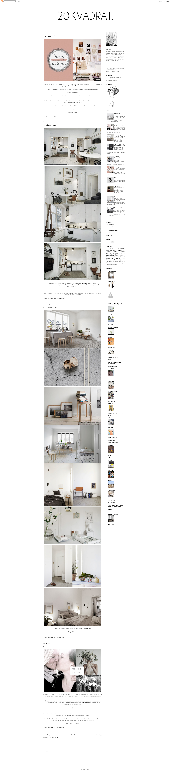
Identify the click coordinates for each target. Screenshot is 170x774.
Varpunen (110, 509)
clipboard (110, 337)
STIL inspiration (111, 490)
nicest (66, 720)
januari (110, 224)
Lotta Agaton (111, 417)
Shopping (116, 261)
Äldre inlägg (99, 735)
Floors (122, 253)
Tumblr (114, 263)
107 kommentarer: (61, 115)
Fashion (107, 253)
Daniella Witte (111, 347)
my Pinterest (74, 112)
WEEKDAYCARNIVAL (113, 514)
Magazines (118, 256)
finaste (85, 702)
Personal (57, 728)
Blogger (87, 769)
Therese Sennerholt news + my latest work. (119, 145)
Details (114, 251)
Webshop (119, 263)
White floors (109, 264)
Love (49, 728)
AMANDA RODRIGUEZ (113, 291)
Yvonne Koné (111, 524)
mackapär (110, 427)
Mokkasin (110, 445)
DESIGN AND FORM (113, 357)
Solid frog (110, 480)
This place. (117, 186)
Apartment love (109, 248)
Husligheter (111, 378)
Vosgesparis (111, 511)
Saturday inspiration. (52, 307)
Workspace (116, 264)
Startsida (73, 735)
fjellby (109, 359)
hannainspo (78, 283)
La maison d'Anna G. (113, 391)
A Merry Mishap (112, 271)
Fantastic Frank (87, 628)
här (76, 289)
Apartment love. (50, 125)
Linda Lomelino (111, 401)
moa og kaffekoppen (113, 442)
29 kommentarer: (61, 727)
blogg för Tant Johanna (113, 324)
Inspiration (110, 255)
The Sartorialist (111, 502)
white (124, 263)
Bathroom (116, 248)
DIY (119, 251)
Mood (123, 256)
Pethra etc (110, 457)
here (80, 294)
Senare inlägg (47, 735)
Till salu (84, 283)
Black (107, 250)
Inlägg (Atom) (55, 737)
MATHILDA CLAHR (112, 437)
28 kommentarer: (61, 298)
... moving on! (49, 36)
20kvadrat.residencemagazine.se (76, 86)
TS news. (116, 156)
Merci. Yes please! (118, 207)
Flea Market (115, 253)
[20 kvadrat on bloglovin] (113, 107)
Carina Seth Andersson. (117, 114)
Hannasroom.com (112, 366)
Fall (123, 251)
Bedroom (121, 248)
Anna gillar (110, 301)
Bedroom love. (117, 197)
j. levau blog (111, 381)
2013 (108, 235)
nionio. (109, 455)
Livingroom (108, 256)
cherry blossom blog (113, 327)
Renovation (109, 261)
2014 (108, 222)
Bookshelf (108, 251)
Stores (109, 263)
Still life (123, 261)
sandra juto (110, 470)
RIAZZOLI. (110, 460)
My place (123, 258)
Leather (121, 255)
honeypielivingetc (112, 369)
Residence (55, 89)
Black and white (113, 250)
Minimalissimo (111, 440)
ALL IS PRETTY (111, 281)
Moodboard (108, 258)
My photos (53, 728)
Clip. (115, 177)
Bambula (110, 315)
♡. (44, 646)
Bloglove (121, 250)
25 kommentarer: (61, 637)
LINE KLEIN (111, 403)
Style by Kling (111, 500)
